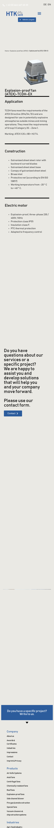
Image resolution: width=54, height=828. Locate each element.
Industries (13, 822)
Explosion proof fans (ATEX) (19, 51)
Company (12, 731)
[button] (39, 13)
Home (7, 51)
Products (12, 768)
